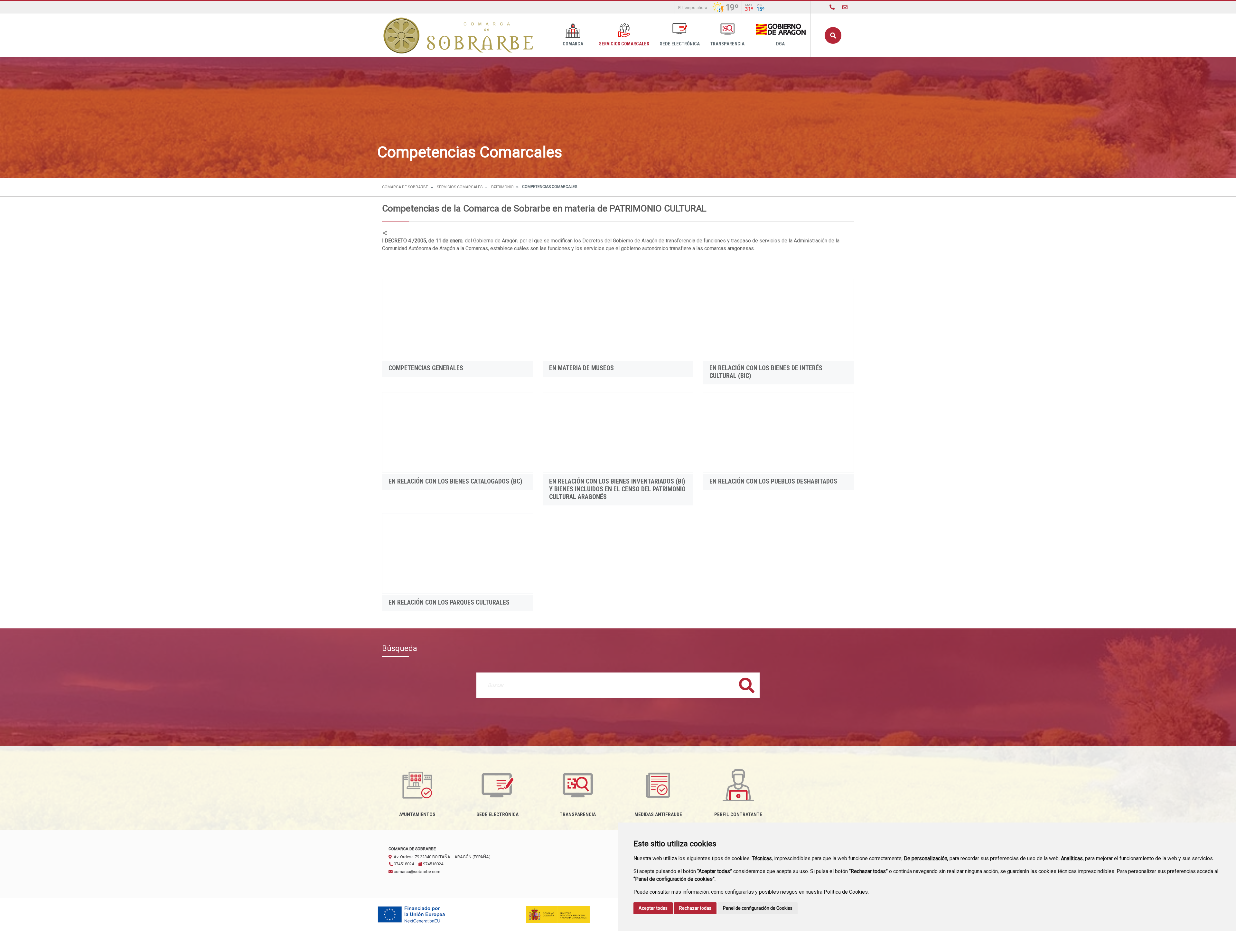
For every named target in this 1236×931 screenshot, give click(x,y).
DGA (780, 44)
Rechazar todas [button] (695, 908)
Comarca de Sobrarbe (405, 187)
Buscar (833, 35)
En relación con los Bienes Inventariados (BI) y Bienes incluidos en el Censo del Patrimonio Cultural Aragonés (617, 489)
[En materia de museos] (618, 319)
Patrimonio (502, 187)
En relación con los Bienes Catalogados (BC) (455, 481)
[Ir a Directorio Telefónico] (832, 7)
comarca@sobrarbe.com (416, 871)
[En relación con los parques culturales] (457, 553)
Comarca (573, 44)
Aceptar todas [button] (653, 908)
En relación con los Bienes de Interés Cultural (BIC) (765, 372)
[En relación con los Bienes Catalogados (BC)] (457, 432)
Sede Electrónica (680, 44)
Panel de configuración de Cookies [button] (757, 908)
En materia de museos (581, 368)
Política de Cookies (846, 892)
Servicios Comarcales (624, 44)
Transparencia (727, 44)
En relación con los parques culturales (449, 602)
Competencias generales (426, 368)
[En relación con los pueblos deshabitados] (778, 432)
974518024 (403, 863)
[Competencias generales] (457, 319)
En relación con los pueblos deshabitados (773, 481)
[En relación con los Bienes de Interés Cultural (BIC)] (778, 319)
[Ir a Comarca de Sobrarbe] (458, 35)
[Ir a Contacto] (844, 7)
